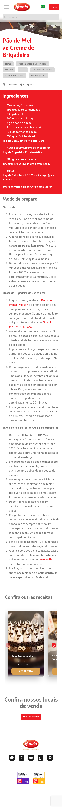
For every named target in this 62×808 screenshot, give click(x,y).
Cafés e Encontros (14, 75)
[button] (54, 645)
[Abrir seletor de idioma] (43, 6)
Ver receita (26, 671)
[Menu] (6, 6)
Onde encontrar (31, 716)
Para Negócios (38, 75)
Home (8, 63)
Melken (9, 69)
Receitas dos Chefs (42, 69)
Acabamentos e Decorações (32, 63)
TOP (22, 69)
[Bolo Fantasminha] (26, 643)
